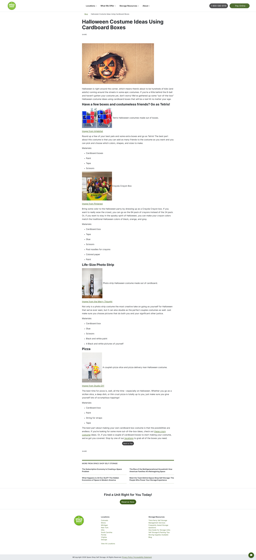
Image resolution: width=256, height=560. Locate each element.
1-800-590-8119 (218, 6)
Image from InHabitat (92, 131)
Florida (103, 535)
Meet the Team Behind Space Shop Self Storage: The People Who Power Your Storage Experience (152, 479)
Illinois (103, 523)
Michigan (104, 525)
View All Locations (108, 544)
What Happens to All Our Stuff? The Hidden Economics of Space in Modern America (100, 479)
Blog (86, 14)
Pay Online (240, 6)
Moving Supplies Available (158, 535)
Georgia (104, 540)
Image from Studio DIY (93, 385)
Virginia (104, 537)
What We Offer (107, 6)
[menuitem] (91, 6)
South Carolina (106, 532)
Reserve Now (128, 502)
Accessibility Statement (143, 557)
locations (129, 438)
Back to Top (128, 443)
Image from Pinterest (92, 203)
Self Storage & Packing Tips (159, 532)
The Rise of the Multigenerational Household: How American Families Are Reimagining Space (151, 470)
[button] (251, 555)
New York (104, 528)
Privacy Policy (127, 557)
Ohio (102, 530)
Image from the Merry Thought (97, 301)
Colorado (104, 520)
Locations (90, 6)
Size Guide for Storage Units (159, 530)
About (145, 6)
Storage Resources (128, 6)
